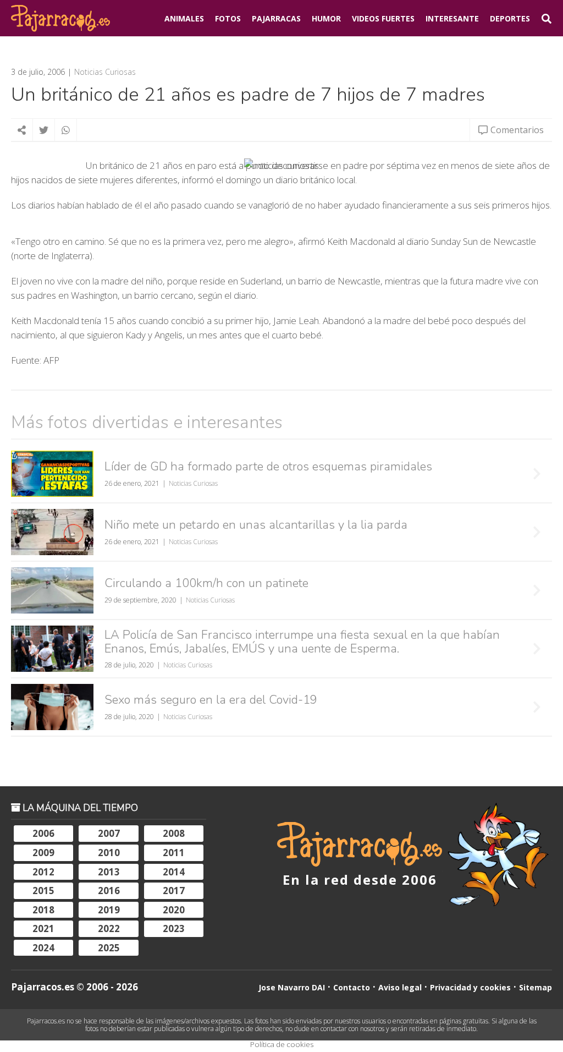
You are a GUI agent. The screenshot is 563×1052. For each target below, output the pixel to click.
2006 (43, 833)
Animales (184, 18)
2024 (43, 947)
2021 (43, 928)
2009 (43, 852)
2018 (43, 909)
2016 (109, 890)
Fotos (228, 18)
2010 (109, 852)
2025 (109, 947)
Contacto (351, 987)
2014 (174, 871)
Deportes (510, 18)
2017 (174, 890)
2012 (43, 871)
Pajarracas (276, 18)
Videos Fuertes (383, 18)
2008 (174, 833)
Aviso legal (400, 987)
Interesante (452, 18)
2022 (109, 928)
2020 (174, 909)
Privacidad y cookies (470, 987)
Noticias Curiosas (105, 72)
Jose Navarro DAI (291, 987)
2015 (43, 890)
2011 (174, 852)
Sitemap (535, 987)
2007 (109, 833)
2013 (109, 871)
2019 (109, 909)
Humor (326, 18)
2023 (174, 928)
